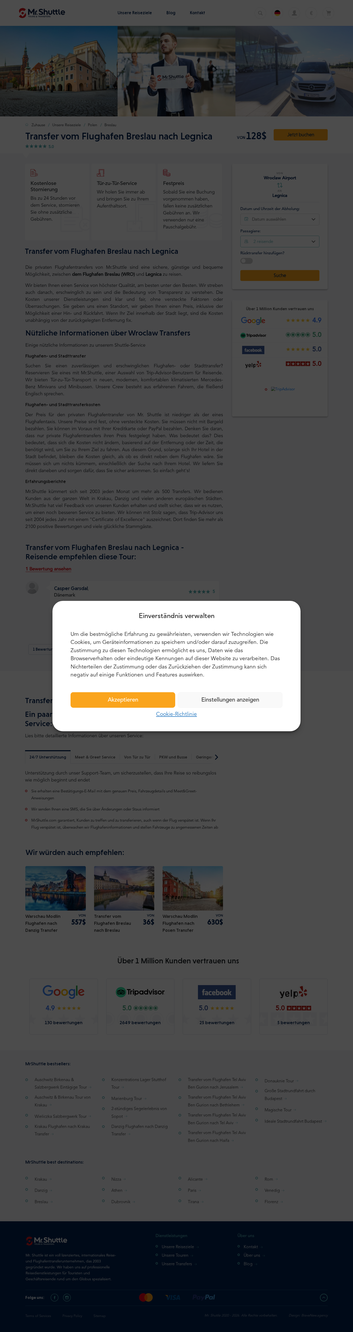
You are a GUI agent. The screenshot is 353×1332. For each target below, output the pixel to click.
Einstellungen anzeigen (230, 700)
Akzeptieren (123, 700)
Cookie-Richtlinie (176, 714)
